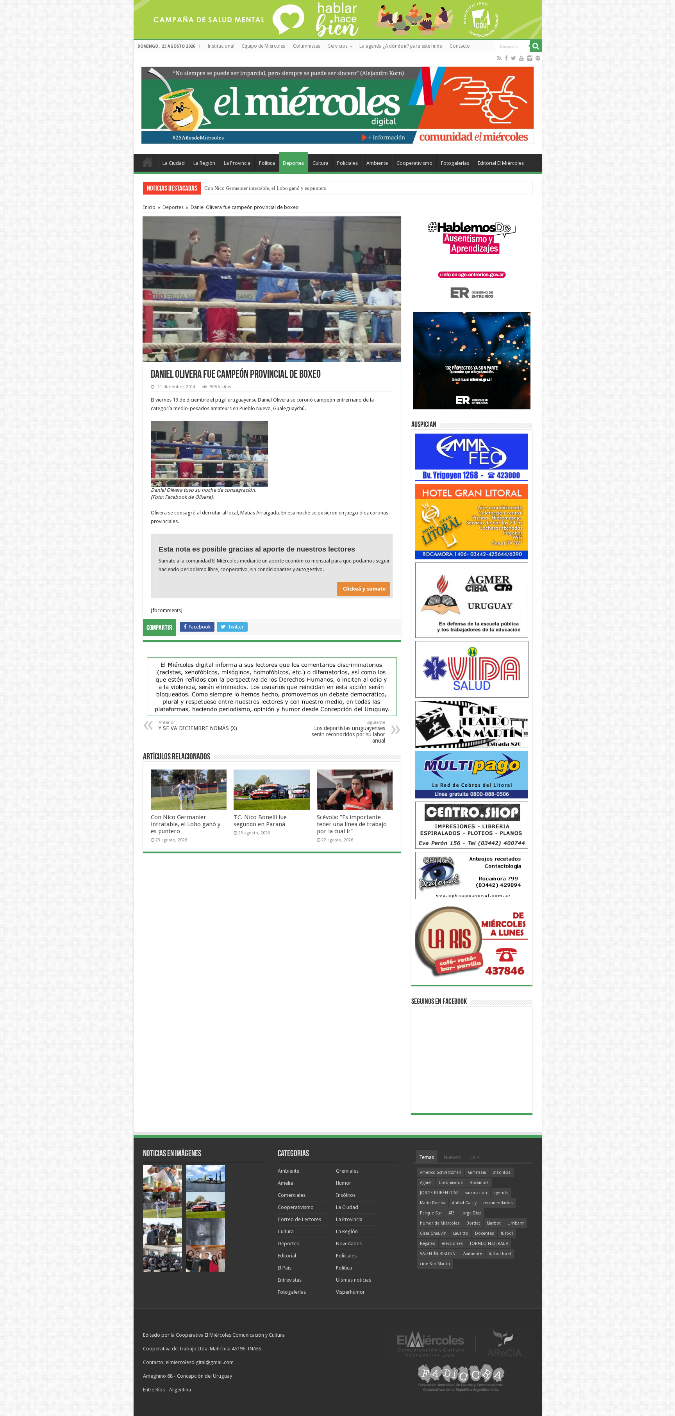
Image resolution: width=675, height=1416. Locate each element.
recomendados (498, 1202)
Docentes (484, 1233)
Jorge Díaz (471, 1213)
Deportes (293, 163)
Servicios (338, 46)
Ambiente (377, 163)
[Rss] (499, 58)
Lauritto (460, 1233)
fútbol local (500, 1253)
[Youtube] (521, 58)
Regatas (427, 1243)
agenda (501, 1192)
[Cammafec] (472, 457)
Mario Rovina (432, 1202)
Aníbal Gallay (464, 1202)
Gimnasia (477, 1172)
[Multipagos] (472, 774)
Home (148, 162)
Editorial (287, 1256)
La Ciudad (173, 163)
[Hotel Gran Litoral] (472, 521)
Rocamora (479, 1182)
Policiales (347, 163)
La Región (204, 163)
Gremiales (347, 1171)
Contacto (460, 46)
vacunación (476, 1192)
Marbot (494, 1223)
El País (284, 1268)
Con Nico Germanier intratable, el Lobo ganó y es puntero (265, 188)
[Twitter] (513, 58)
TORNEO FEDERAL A (489, 1243)
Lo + (475, 1157)
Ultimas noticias (353, 1280)
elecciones (452, 1243)
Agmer (426, 1182)
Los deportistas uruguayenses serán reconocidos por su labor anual (348, 732)
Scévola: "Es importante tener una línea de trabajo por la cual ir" (352, 824)
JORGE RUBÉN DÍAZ (439, 1192)
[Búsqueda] (536, 46)
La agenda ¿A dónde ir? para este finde (400, 46)
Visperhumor (350, 1292)
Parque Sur (431, 1213)
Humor (343, 1183)
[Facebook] (506, 58)
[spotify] (538, 58)
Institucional (220, 46)
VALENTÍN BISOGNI (438, 1253)
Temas (426, 1157)
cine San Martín (435, 1263)
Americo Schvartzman (440, 1172)
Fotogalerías (455, 163)
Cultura (320, 163)
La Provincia (237, 163)
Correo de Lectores (299, 1219)
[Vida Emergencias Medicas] (472, 669)
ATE (451, 1213)
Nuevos (452, 1157)
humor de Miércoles (440, 1223)
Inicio (149, 207)
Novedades (349, 1243)
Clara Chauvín (433, 1233)
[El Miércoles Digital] (337, 103)
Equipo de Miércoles (263, 46)
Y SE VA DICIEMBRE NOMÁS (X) (198, 725)
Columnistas (306, 46)
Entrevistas (290, 1280)
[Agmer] (472, 600)
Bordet (473, 1223)
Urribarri (515, 1223)
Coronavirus (451, 1182)
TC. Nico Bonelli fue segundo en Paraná (260, 821)
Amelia (285, 1183)
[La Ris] (472, 940)
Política (267, 163)
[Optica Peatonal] (472, 875)
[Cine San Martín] (472, 724)
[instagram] (529, 58)
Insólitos (345, 1195)
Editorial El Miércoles (501, 163)
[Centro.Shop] (472, 825)
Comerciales (291, 1195)
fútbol (507, 1233)
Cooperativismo (414, 163)
